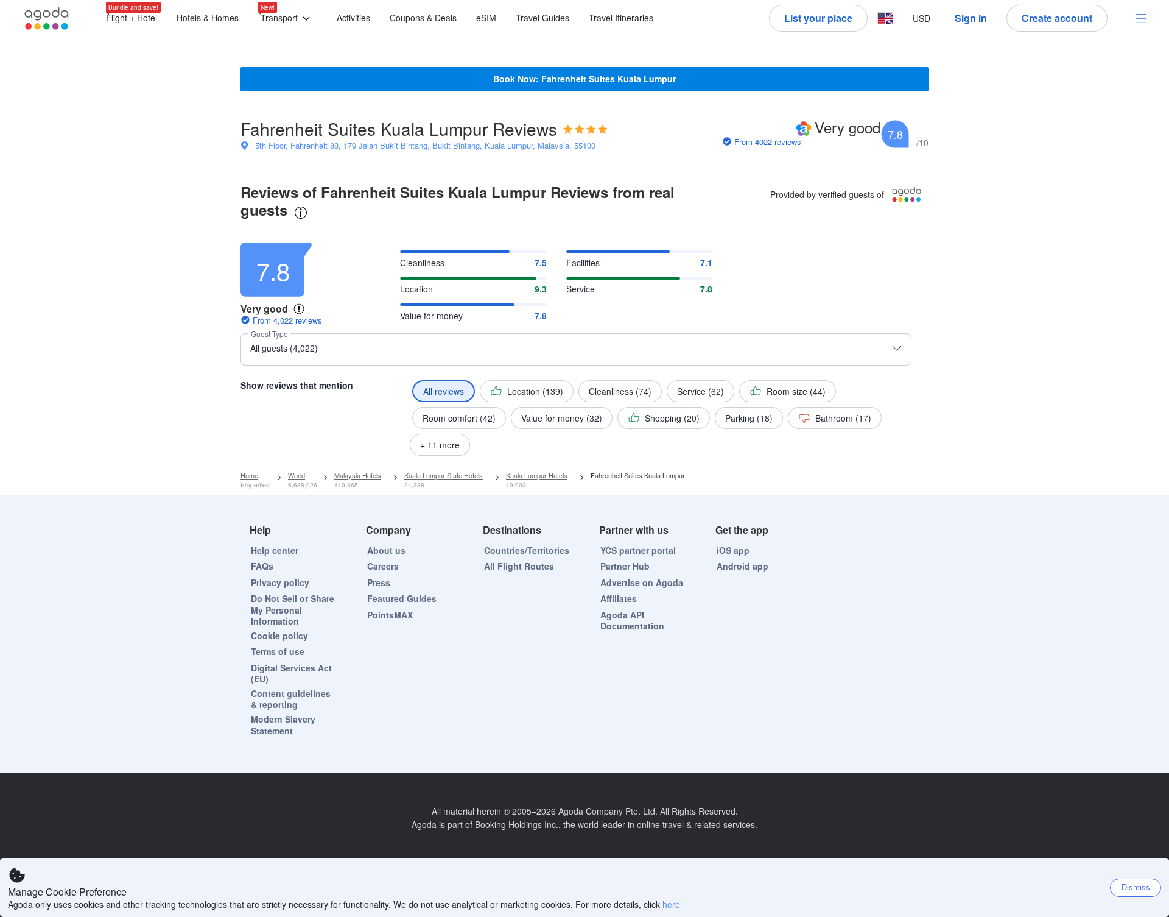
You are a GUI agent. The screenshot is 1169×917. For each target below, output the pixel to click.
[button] (288, 18)
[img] (585, 129)
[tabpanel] (584, 343)
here (671, 904)
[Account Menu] (1141, 18)
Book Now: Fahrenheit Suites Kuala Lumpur (584, 79)
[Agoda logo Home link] (46, 18)
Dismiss (1136, 887)
